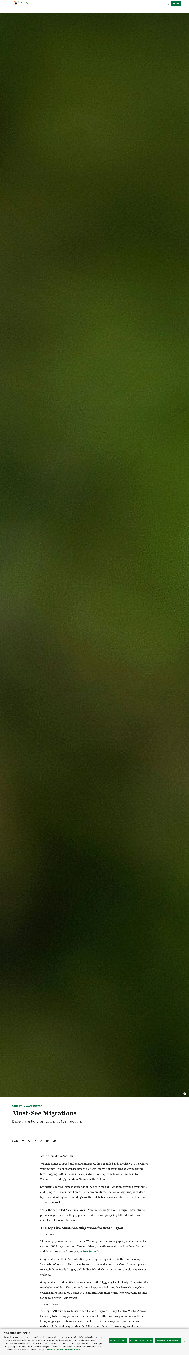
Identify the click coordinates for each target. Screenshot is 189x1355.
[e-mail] (54, 1141)
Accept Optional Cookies (168, 1340)
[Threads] (41, 1141)
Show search (167, 3)
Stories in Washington (27, 1106)
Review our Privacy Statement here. (63, 1349)
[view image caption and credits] (184, 1093)
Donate (176, 3)
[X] (29, 1141)
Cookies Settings (117, 1340)
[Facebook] (23, 1141)
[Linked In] (35, 1141)
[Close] (185, 1341)
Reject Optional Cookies (141, 1340)
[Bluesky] (47, 1141)
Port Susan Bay (92, 1251)
